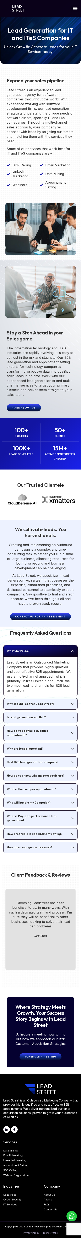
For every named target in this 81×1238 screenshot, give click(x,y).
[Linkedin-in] (6, 1129)
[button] (75, 8)
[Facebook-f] (14, 1129)
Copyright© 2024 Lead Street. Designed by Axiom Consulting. (40, 1226)
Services (10, 1142)
